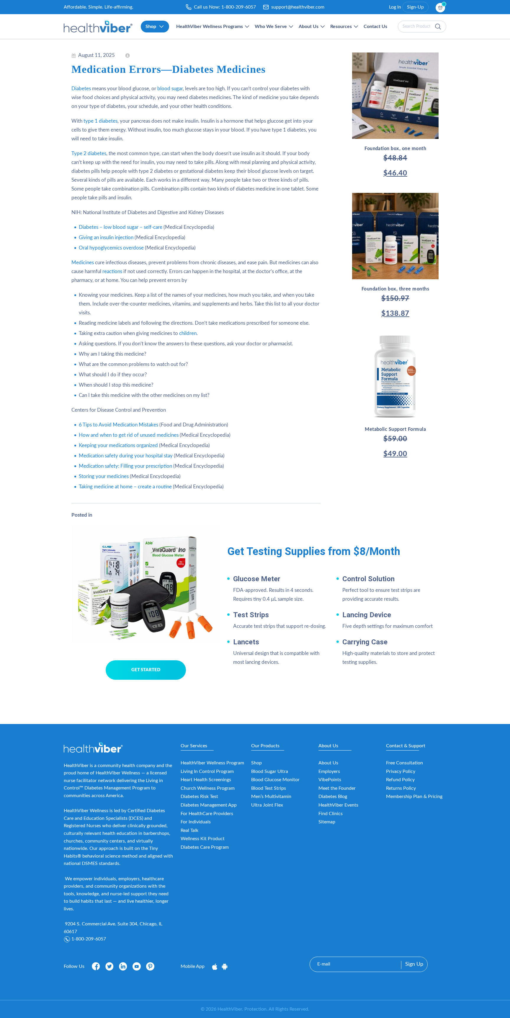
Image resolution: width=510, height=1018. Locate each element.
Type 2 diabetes (88, 153)
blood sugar (170, 88)
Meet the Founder (337, 788)
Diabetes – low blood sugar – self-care (120, 227)
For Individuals (196, 822)
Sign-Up (415, 7)
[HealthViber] (98, 26)
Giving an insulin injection (106, 237)
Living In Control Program (207, 771)
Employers (329, 771)
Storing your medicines (104, 476)
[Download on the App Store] (215, 966)
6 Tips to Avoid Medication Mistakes (118, 424)
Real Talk (189, 830)
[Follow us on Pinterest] (150, 966)
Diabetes (81, 88)
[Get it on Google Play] (225, 966)
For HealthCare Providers (207, 813)
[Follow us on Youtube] (137, 966)
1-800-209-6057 (238, 7)
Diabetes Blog (332, 796)
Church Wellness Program (208, 788)
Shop (256, 763)
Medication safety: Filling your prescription (125, 466)
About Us (328, 763)
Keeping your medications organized (118, 445)
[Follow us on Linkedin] (123, 966)
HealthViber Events (338, 805)
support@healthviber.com (297, 7)
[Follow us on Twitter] (109, 966)
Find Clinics (330, 813)
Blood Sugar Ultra (269, 771)
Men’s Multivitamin (271, 796)
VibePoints (329, 779)
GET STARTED (145, 670)
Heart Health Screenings (206, 779)
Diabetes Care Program (205, 847)
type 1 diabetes (100, 121)
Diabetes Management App (209, 805)
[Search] (438, 26)
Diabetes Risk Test (199, 796)
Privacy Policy (400, 771)
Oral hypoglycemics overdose (111, 247)
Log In (395, 7)
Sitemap (326, 822)
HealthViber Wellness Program (212, 763)
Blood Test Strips (268, 788)
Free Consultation (404, 763)
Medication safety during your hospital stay (126, 455)
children (188, 333)
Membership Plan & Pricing (414, 796)
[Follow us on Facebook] (96, 966)
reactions (112, 271)
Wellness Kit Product (203, 838)
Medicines (82, 262)
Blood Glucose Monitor (275, 779)
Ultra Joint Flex (267, 805)
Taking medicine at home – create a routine (125, 486)
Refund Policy (400, 779)
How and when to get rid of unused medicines (129, 435)
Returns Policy (401, 788)
